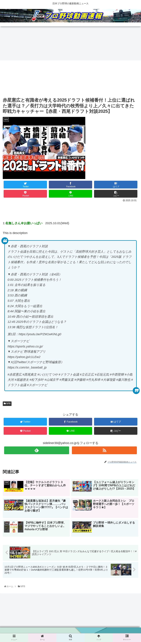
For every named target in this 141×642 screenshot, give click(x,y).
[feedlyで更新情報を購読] (36, 450)
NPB (8, 403)
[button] (130, 420)
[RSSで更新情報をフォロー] (104, 450)
